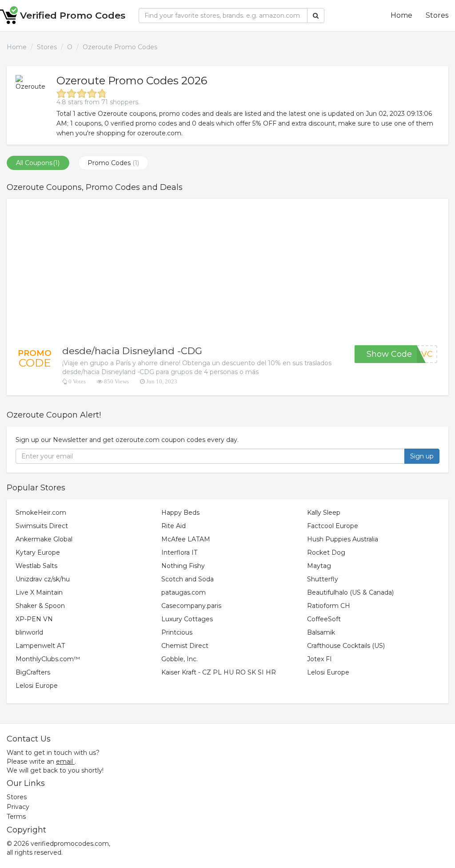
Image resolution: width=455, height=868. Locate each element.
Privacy (18, 807)
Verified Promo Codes (72, 15)
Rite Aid (173, 526)
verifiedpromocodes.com (70, 844)
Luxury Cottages (187, 619)
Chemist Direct (184, 646)
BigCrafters (33, 672)
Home (401, 15)
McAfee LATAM (185, 539)
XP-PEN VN (34, 619)
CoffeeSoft (324, 619)
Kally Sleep (323, 513)
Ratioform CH (328, 606)
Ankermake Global (44, 539)
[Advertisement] (227, 272)
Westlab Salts (36, 566)
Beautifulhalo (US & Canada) (350, 592)
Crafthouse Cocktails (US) (346, 646)
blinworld (29, 632)
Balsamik (321, 632)
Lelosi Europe (328, 672)
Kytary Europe (38, 552)
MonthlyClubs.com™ (48, 659)
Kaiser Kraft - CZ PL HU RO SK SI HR (218, 672)
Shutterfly (322, 579)
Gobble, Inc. (179, 659)
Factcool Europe (332, 526)
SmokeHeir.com (41, 513)
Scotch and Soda (187, 579)
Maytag (319, 566)
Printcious (176, 632)
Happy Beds (180, 513)
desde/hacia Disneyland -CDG (132, 350)
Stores (437, 15)
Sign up (422, 456)
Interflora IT (179, 552)
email (64, 761)
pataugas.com (183, 592)
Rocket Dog (326, 552)
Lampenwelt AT (40, 646)
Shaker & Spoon (40, 606)
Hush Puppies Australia (342, 539)
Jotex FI (319, 659)
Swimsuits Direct (42, 526)
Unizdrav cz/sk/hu (43, 579)
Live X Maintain (39, 592)
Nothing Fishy (183, 566)
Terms (16, 817)
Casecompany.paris (191, 606)
